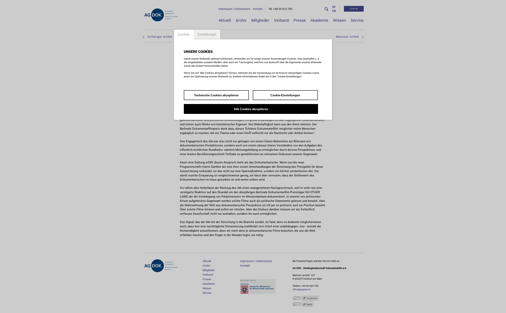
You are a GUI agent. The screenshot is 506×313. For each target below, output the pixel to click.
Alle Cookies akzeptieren (251, 109)
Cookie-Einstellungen (285, 95)
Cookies (184, 34)
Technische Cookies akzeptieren (216, 95)
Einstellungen (207, 34)
